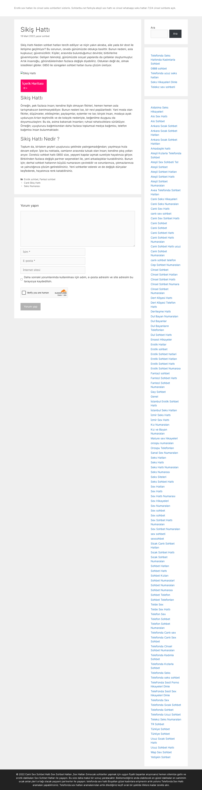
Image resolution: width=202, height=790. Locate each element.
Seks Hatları (158, 457)
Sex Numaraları (160, 505)
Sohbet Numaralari (163, 580)
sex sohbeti (158, 534)
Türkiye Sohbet (160, 729)
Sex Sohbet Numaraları (165, 529)
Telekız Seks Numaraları (166, 719)
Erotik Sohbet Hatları (164, 358)
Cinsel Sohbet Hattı (163, 279)
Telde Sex (157, 604)
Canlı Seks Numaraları (165, 204)
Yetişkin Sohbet (160, 757)
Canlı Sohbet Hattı (162, 232)
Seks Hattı (157, 462)
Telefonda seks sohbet (165, 677)
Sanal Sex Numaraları (164, 452)
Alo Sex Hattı (159, 116)
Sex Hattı (156, 491)
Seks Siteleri (158, 477)
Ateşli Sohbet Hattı (163, 176)
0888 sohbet (159, 68)
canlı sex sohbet (161, 213)
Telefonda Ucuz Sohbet (166, 714)
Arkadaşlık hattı (160, 148)
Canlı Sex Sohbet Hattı (165, 218)
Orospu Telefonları (162, 448)
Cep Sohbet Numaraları (165, 264)
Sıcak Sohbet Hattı (162, 552)
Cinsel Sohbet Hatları (164, 274)
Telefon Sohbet (160, 619)
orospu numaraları (162, 443)
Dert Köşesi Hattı (161, 297)
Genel (154, 396)
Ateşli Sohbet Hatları (164, 171)
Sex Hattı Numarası (163, 496)
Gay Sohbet (158, 391)
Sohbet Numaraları (163, 585)
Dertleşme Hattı (161, 311)
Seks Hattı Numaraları (164, 467)
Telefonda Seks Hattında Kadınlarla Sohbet (163, 59)
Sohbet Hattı (159, 570)
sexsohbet (157, 538)
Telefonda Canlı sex (163, 632)
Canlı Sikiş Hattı (32, 182)
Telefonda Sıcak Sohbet (166, 704)
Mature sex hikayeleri (164, 438)
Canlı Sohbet (159, 223)
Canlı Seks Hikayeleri (164, 199)
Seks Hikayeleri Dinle (164, 82)
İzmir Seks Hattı (161, 415)
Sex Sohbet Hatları (44, 777)
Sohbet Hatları (160, 566)
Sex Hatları (158, 486)
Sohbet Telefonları (162, 599)
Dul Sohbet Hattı (161, 334)
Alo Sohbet (158, 121)
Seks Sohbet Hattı (162, 481)
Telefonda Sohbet (162, 709)
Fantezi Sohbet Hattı (164, 378)
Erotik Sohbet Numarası (166, 368)
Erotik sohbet (31, 179)
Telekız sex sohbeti (163, 87)
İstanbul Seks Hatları (164, 410)
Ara (153, 27)
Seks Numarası (32, 186)
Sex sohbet (158, 510)
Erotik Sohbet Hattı (163, 363)
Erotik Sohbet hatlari (163, 354)
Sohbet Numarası (162, 590)
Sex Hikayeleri (160, 501)
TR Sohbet (157, 724)
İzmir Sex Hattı (160, 420)
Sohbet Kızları (159, 575)
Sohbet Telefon (160, 594)
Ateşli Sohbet (159, 167)
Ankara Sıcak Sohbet (164, 126)
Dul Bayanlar (159, 321)
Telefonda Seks (160, 672)
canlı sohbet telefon (163, 260)
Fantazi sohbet (47, 179)
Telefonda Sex (160, 700)
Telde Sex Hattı (160, 609)
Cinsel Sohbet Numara (165, 284)
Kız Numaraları (160, 424)
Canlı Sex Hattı (160, 208)
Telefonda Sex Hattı (172, 781)
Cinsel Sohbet (159, 269)
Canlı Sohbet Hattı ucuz (166, 246)
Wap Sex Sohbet (161, 752)
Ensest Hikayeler (161, 339)
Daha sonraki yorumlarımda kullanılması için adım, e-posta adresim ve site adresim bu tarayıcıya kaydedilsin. (78, 279)
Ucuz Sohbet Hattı (162, 747)
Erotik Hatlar (158, 344)
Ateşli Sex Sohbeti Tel (164, 162)
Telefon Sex (158, 614)
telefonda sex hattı (97, 781)
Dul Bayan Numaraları (164, 316)
